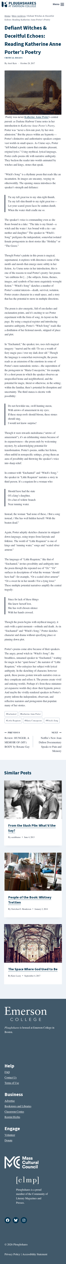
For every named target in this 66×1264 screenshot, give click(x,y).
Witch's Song (52, 720)
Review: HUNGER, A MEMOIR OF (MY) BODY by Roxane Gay (17, 739)
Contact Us (11, 1077)
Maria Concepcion (33, 720)
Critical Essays (13, 57)
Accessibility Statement (34, 1254)
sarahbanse (16, 837)
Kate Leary (16, 975)
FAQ (7, 1072)
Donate (8, 1140)
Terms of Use (12, 1083)
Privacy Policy (12, 1254)
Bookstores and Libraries (18, 1106)
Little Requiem (13, 720)
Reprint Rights (12, 1117)
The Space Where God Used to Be (33, 969)
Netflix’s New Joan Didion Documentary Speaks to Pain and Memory (50, 742)
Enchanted (11, 713)
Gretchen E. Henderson (21, 908)
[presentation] (33, 799)
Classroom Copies (14, 1111)
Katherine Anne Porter (36, 117)
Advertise (10, 1100)
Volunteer (10, 1135)
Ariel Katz (12, 63)
